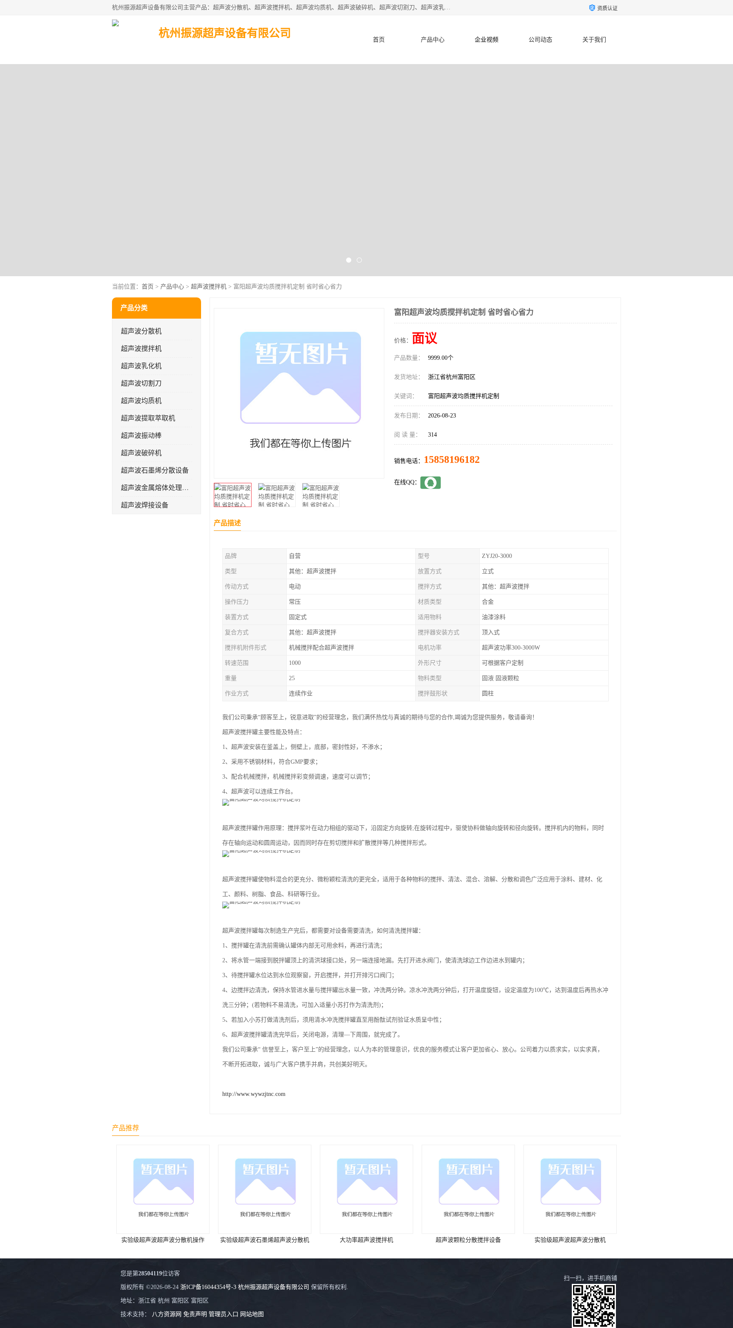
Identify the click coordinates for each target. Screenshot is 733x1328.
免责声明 (195, 1314)
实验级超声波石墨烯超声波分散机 (162, 1240)
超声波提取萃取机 (148, 418)
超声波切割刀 (141, 383)
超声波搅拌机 (209, 286)
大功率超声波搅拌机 (264, 1240)
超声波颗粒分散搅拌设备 (366, 1240)
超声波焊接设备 (144, 505)
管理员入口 (223, 1314)
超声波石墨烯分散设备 (155, 470)
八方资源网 (167, 1314)
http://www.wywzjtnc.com (253, 1094)
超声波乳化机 (141, 366)
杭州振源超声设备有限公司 (273, 1287)
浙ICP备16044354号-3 (208, 1287)
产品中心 (433, 39)
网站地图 (252, 1314)
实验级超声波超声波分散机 (468, 1240)
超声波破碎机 (141, 453)
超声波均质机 (141, 400)
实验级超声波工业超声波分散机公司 (570, 1240)
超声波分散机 (141, 331)
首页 (379, 39)
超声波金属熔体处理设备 (158, 487)
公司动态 (540, 39)
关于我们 (594, 39)
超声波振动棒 (141, 435)
